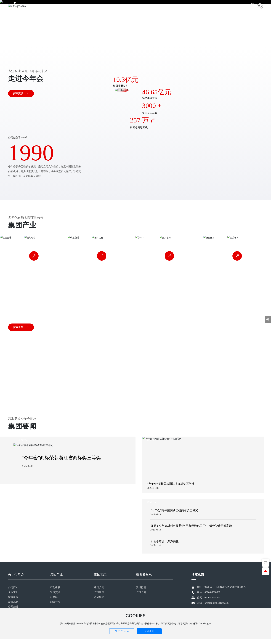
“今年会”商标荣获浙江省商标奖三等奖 (61, 457)
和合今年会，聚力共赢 (164, 541)
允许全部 (149, 631)
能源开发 (237, 242)
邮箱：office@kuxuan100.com (212, 603)
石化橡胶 (33, 242)
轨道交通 (101, 242)
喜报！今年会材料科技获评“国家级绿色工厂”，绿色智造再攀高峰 (191, 525)
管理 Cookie (122, 631)
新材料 (169, 242)
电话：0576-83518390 (208, 592)
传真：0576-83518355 (208, 597)
